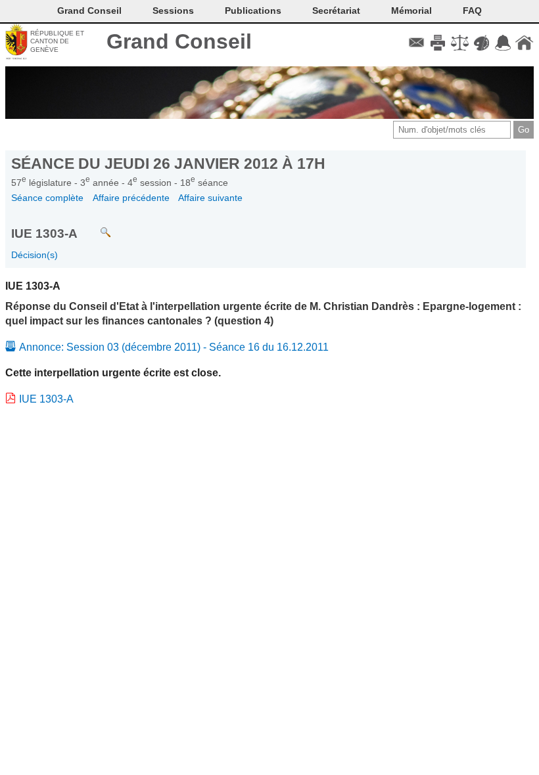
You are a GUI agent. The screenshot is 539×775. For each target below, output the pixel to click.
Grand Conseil (179, 41)
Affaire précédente (131, 197)
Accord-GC (502, 43)
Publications (253, 10)
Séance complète (47, 197)
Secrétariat (336, 10)
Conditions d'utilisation (459, 43)
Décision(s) (34, 255)
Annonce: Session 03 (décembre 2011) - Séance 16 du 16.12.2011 (174, 347)
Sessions (173, 10)
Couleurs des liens (481, 43)
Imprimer (438, 43)
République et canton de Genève (57, 41)
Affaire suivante (210, 197)
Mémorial (411, 10)
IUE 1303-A (46, 399)
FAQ (472, 10)
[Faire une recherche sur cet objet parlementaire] (95, 226)
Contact (416, 43)
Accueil (524, 43)
